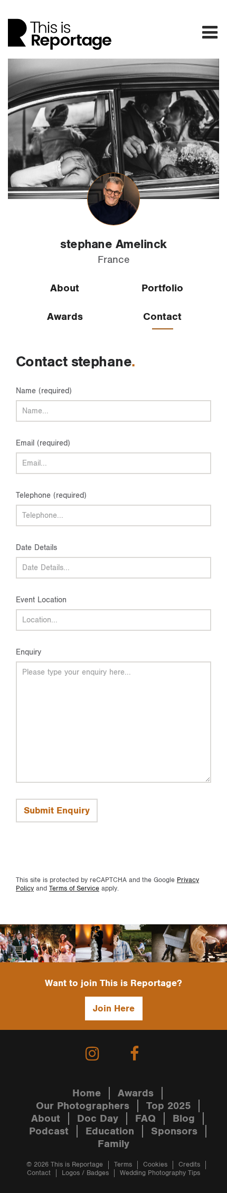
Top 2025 (168, 1106)
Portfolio (162, 288)
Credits (189, 1165)
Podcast (49, 1131)
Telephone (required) (51, 495)
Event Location (41, 599)
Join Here (114, 1008)
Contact (162, 316)
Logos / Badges (85, 1173)
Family (113, 1144)
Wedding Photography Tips (160, 1173)
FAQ (145, 1118)
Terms (123, 1165)
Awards (65, 316)
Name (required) (44, 390)
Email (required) (43, 443)
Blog (184, 1118)
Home (86, 1093)
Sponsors (174, 1131)
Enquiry (28, 652)
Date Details (36, 547)
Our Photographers (82, 1106)
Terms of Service (74, 889)
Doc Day (97, 1118)
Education (110, 1131)
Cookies (155, 1165)
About (64, 288)
